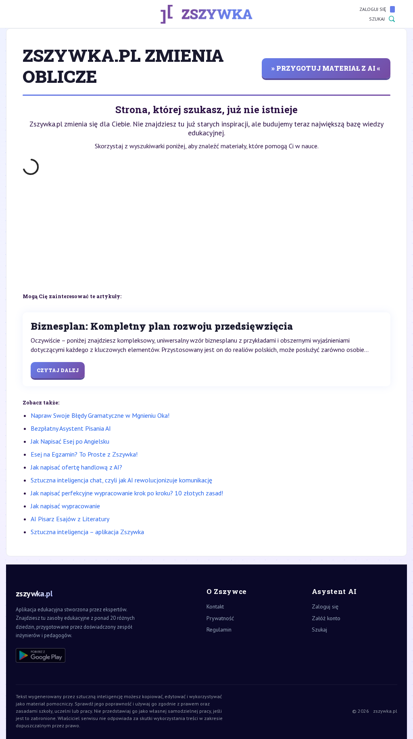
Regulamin (219, 629)
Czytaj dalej (58, 370)
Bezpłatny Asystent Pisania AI (71, 428)
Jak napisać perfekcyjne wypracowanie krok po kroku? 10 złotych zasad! (127, 493)
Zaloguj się (372, 9)
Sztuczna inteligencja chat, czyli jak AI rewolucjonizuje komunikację (121, 480)
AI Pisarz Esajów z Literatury (70, 519)
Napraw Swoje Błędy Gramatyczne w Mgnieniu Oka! (100, 415)
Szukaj (377, 19)
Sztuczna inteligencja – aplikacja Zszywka (87, 532)
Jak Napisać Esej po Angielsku (70, 441)
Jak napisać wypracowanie (65, 506)
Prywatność (220, 618)
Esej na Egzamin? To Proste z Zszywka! (84, 454)
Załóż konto (326, 618)
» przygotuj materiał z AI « (325, 68)
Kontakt (215, 606)
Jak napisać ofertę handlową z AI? (76, 467)
